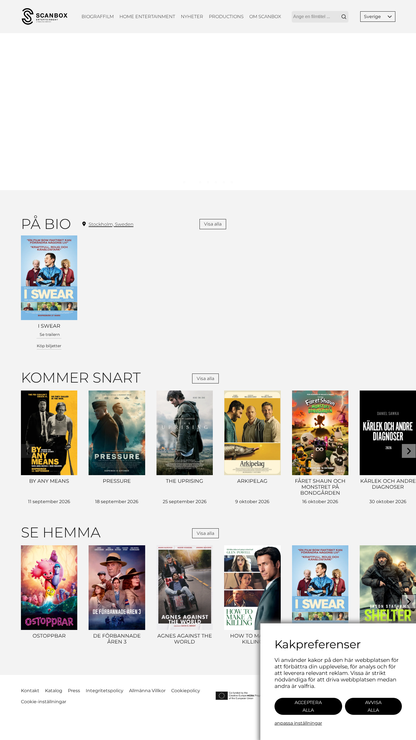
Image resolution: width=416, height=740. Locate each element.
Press (74, 690)
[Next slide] (409, 451)
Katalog (53, 690)
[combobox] (320, 16)
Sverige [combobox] (372, 16)
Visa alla (213, 224)
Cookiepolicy (185, 690)
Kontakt (30, 690)
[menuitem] (98, 16)
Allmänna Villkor (147, 690)
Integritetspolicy (104, 690)
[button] (389, 17)
